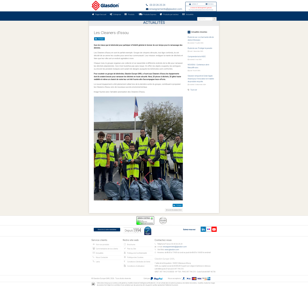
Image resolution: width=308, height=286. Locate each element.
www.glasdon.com (172, 250)
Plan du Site (131, 249)
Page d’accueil (100, 14)
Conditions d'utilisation (135, 266)
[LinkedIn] (203, 229)
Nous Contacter (102, 257)
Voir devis (210, 4)
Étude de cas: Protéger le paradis (200, 48)
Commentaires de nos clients (107, 249)
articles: (195, 4)
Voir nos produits (102, 244)
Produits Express (149, 14)
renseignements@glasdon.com (165, 9)
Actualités (189, 14)
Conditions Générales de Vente (138, 262)
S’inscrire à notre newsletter (107, 229)
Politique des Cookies (135, 257)
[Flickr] (208, 229)
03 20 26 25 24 (156, 4)
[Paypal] (156, 278)
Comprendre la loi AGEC (197, 56)
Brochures (131, 244)
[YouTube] (214, 229)
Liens (98, 262)
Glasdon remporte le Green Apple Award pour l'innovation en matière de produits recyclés (201, 79)
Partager (100, 39)
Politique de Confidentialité (137, 253)
